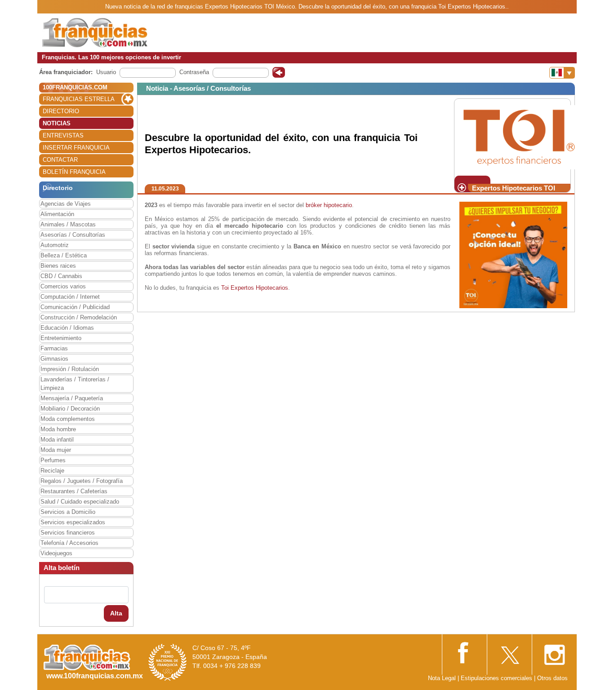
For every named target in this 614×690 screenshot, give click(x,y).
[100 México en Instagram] (554, 652)
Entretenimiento (60, 338)
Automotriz (54, 245)
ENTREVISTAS (63, 135)
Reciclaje (52, 470)
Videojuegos (56, 553)
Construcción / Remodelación (78, 317)
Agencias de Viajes (65, 203)
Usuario (106, 72)
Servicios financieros (67, 532)
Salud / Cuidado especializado (79, 501)
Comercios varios (63, 286)
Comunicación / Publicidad (75, 307)
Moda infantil (57, 439)
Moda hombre (58, 429)
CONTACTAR (60, 159)
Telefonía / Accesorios (69, 543)
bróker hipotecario (329, 205)
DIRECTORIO (61, 111)
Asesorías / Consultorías (72, 234)
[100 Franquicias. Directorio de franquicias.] (94, 32)
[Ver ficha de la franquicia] (519, 136)
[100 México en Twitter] (509, 652)
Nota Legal (442, 678)
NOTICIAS (57, 123)
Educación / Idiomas (67, 327)
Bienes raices (58, 265)
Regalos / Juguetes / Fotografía (81, 481)
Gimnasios (54, 358)
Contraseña (194, 72)
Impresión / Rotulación (69, 369)
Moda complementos (67, 419)
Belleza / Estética (63, 255)
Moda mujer (55, 450)
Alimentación (57, 214)
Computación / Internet (70, 296)
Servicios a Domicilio (67, 512)
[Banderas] (562, 73)
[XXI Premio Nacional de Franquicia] (167, 662)
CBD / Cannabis (61, 276)
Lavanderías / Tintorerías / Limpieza (74, 383)
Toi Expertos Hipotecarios (254, 287)
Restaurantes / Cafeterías (73, 491)
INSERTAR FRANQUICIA (76, 147)
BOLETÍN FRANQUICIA (74, 171)
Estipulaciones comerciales (497, 678)
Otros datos (552, 678)
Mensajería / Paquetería (71, 398)
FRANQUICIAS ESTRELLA (79, 99)
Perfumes (53, 460)
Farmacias (54, 348)
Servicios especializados (72, 522)
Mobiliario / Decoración (70, 408)
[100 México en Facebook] (464, 651)
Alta (116, 613)
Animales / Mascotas (68, 224)
